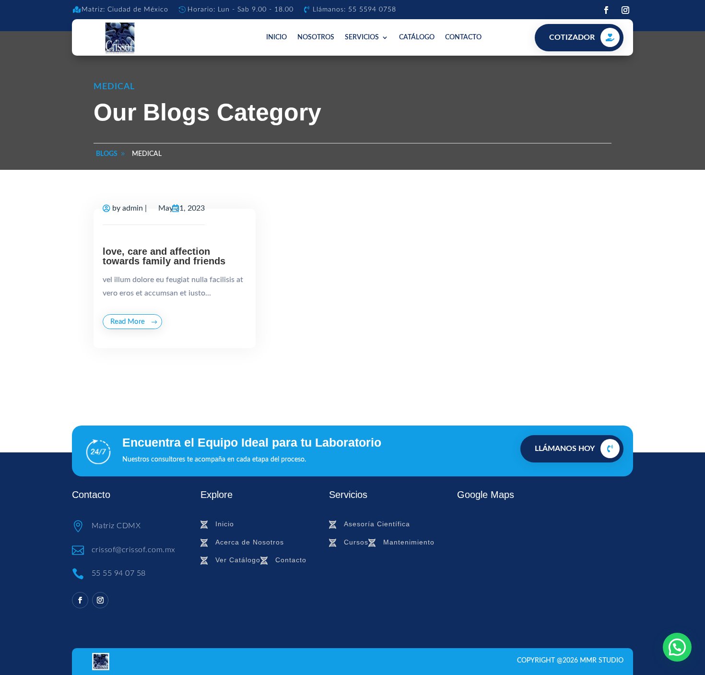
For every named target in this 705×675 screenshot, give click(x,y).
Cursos (356, 542)
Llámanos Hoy (565, 448)
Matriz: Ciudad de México (125, 9)
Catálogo (417, 37)
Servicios (362, 37)
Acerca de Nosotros (249, 542)
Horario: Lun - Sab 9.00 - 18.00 (241, 9)
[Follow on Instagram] (625, 10)
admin (132, 208)
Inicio (276, 37)
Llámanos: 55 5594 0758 (354, 9)
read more (127, 321)
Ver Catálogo (237, 560)
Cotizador (572, 37)
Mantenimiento (409, 542)
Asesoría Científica (377, 524)
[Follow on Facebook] (606, 10)
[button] (677, 647)
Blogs (107, 154)
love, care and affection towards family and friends (164, 256)
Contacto (463, 37)
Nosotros (315, 37)
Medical (147, 154)
